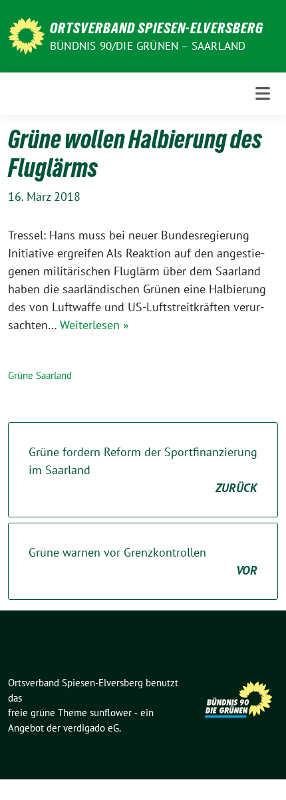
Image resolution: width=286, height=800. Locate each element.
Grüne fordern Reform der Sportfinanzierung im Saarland (143, 469)
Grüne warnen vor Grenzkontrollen (143, 561)
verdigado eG (91, 728)
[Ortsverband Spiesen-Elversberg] (26, 35)
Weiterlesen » (94, 325)
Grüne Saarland (40, 375)
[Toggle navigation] (262, 93)
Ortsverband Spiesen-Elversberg (156, 28)
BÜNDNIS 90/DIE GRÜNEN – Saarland (147, 46)
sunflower (111, 712)
